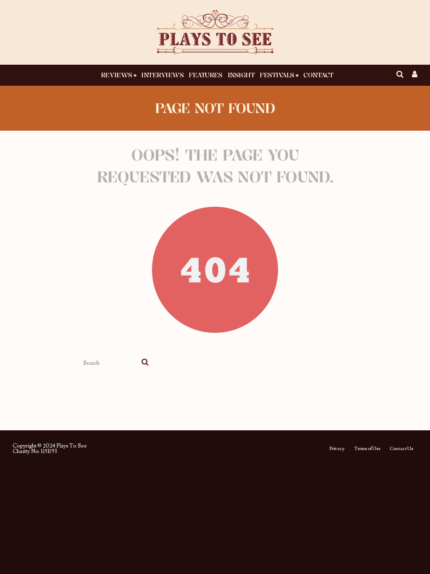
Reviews (116, 75)
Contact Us (401, 448)
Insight (241, 75)
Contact (318, 75)
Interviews (162, 75)
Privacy (337, 448)
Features (205, 75)
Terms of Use (367, 448)
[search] (145, 363)
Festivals (277, 75)
